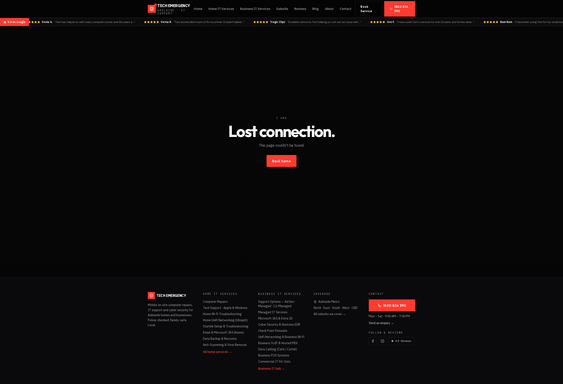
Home (198, 9)
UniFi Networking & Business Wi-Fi (281, 337)
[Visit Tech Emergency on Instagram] (382, 341)
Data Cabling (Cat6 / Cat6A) (277, 349)
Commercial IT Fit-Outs (274, 362)
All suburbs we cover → (330, 314)
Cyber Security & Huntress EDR (279, 325)
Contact (345, 9)
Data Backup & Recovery (220, 339)
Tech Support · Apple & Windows (225, 308)
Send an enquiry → (381, 323)
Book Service (366, 9)
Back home (281, 161)
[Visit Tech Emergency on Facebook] (373, 341)
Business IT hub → (271, 369)
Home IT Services (221, 9)
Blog (315, 9)
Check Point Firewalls (272, 331)
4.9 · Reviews (403, 341)
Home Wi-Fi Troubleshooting (222, 314)
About (329, 9)
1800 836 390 (401, 9)
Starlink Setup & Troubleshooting (226, 326)
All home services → (217, 352)
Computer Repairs (215, 302)
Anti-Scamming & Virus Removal (225, 345)
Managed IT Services (272, 312)
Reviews (300, 9)
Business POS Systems (273, 355)
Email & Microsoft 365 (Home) (223, 332)
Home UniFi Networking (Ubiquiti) (225, 320)
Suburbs (282, 9)
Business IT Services (255, 9)
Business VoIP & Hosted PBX (278, 343)
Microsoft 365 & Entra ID (275, 318)
